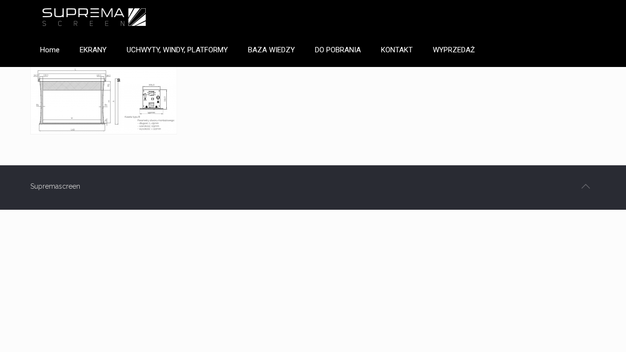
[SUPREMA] (94, 16)
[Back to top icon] (585, 186)
